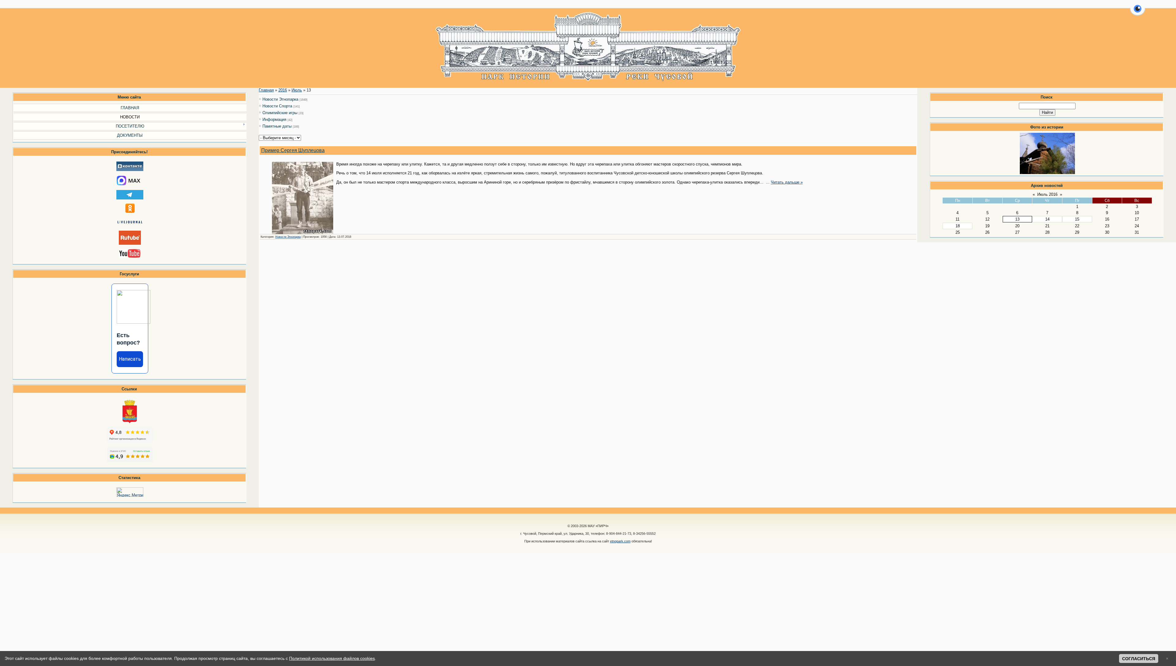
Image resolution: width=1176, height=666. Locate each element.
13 (1017, 219)
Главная (266, 90)
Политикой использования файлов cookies (332, 658)
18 (958, 226)
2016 (282, 90)
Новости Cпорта (277, 106)
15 (1077, 219)
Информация (274, 119)
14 (1047, 219)
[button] (1137, 12)
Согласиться (1138, 658)
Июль (297, 90)
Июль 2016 (1047, 194)
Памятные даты (277, 126)
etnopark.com (620, 541)
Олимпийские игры (279, 112)
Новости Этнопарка (280, 99)
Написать (130, 359)
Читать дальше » (787, 182)
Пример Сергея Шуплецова (293, 150)
